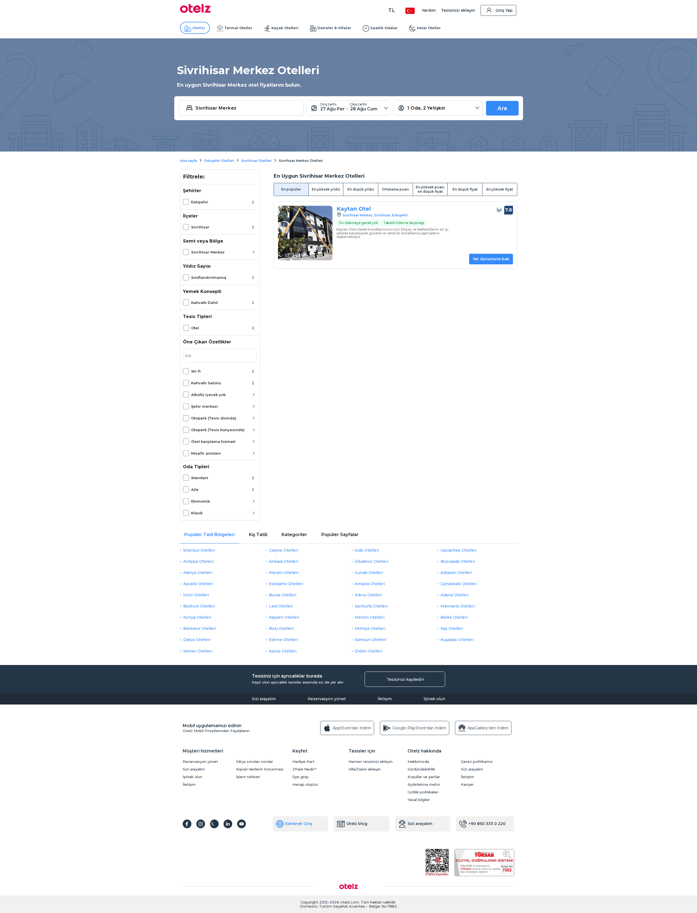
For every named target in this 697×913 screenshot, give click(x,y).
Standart (199, 478)
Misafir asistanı (206, 453)
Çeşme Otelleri (283, 550)
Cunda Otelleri (369, 572)
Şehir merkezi (204, 406)
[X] (214, 824)
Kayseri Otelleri (284, 617)
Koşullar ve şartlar (424, 777)
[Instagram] (200, 824)
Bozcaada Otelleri (458, 561)
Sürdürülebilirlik (421, 769)
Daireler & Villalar (334, 28)
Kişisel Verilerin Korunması (259, 769)
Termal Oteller (238, 28)
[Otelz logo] (195, 11)
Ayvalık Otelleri (198, 583)
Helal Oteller (429, 28)
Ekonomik (200, 501)
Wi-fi (196, 371)
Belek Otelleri (454, 617)
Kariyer (467, 784)
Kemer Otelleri (197, 651)
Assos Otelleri (282, 651)
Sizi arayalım (264, 699)
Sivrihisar (200, 227)
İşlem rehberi (248, 777)
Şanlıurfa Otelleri (371, 606)
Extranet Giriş (298, 823)
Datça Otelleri (196, 639)
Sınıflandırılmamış (208, 277)
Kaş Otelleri (452, 628)
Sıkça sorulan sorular (254, 762)
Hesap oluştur (305, 784)
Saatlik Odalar (384, 28)
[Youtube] (241, 824)
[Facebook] (187, 824)
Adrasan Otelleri (456, 572)
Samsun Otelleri (370, 639)
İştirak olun (434, 699)
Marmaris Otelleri (458, 606)
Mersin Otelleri (369, 617)
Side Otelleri (367, 550)
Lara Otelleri (281, 606)
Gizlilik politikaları (423, 792)
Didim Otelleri (368, 651)
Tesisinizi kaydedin (405, 679)
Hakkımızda (418, 762)
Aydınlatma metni (424, 784)
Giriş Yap (504, 10)
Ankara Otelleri (283, 561)
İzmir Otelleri (196, 594)
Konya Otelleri (197, 617)
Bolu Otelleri (281, 628)
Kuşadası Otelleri (457, 639)
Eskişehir (199, 202)
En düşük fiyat (465, 189)
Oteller (198, 28)
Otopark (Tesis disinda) (213, 418)
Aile (194, 489)
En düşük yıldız (360, 189)
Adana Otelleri (455, 594)
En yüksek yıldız (326, 189)
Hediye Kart (303, 762)
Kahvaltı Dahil (204, 302)
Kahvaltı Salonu (206, 383)
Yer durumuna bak (491, 258)
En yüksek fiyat (499, 189)
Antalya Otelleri (198, 561)
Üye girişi (300, 777)
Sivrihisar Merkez (208, 252)
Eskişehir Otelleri (286, 583)
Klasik (197, 513)
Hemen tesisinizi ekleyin (370, 762)
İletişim (385, 699)
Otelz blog (356, 823)
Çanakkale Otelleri (459, 583)
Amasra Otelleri (370, 583)
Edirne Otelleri (283, 639)
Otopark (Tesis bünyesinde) (217, 430)
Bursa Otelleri (282, 594)
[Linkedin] (228, 824)
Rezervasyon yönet (327, 699)
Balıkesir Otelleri (199, 628)
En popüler (291, 189)
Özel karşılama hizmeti (213, 441)
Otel (195, 328)
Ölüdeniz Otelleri (371, 561)
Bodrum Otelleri (199, 606)
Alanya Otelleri (197, 572)
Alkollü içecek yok (208, 394)
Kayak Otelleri (284, 28)
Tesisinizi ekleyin (458, 10)
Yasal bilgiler (419, 800)
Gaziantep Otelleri (458, 550)
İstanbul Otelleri (199, 550)
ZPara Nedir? (304, 769)
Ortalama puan (395, 189)
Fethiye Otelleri (370, 628)
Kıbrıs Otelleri (368, 594)
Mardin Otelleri (284, 572)
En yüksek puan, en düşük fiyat (430, 189)
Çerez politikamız (477, 762)
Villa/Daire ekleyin (364, 769)
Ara (502, 108)
